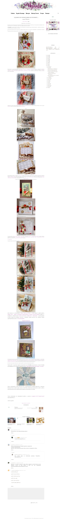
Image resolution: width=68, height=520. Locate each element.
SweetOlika (41, 518)
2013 (48, 65)
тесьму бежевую (14, 177)
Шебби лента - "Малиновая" (32, 315)
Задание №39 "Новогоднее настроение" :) (52, 74)
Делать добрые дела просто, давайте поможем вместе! (53, 76)
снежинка (9, 361)
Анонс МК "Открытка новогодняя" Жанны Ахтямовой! (53, 72)
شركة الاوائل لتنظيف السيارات (15, 482)
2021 (48, 57)
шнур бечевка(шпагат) (27, 105)
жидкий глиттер (10, 360)
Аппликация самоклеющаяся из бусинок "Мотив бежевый (28, 314)
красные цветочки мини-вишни (23, 70)
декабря (49, 66)
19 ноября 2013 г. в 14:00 (26, 454)
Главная (13, 13)
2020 (48, 58)
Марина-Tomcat (26, 178)
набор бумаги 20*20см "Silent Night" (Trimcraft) (34, 366)
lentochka (13, 444)
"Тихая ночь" (20, 175)
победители (57, 49)
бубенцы (9, 106)
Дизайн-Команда (20, 13)
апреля (49, 83)
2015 (48, 63)
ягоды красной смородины (18, 237)
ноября (49, 67)
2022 (48, 56)
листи (29, 70)
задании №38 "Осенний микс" (38, 396)
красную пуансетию (14, 70)
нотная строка (13, 361)
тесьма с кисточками (16, 360)
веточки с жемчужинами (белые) (33, 236)
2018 (48, 60)
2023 (48, 55)
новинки (53, 49)
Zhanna (16, 437)
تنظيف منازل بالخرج (14, 478)
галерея (55, 48)
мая (48, 82)
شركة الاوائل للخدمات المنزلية (15, 470)
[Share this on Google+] (26, 405)
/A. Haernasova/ (10, 239)
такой (20, 315)
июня (49, 81)
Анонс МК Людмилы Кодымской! (52, 69)
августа (49, 79)
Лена (26, 108)
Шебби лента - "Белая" (12, 314)
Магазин (28, 13)
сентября (49, 78)
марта (49, 84)
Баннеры (47, 13)
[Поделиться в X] (25, 405)
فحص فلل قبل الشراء (14, 471)
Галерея (42, 13)
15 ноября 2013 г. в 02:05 (18, 444)
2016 (48, 62)
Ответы (13, 435)
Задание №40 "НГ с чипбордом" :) (52, 68)
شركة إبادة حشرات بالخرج (15, 480)
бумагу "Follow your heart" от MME (27, 313)
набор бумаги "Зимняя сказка (17, 236)
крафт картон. (23, 106)
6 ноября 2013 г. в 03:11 (23, 437)
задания (28, 403)
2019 (48, 59)
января (49, 86)
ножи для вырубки (21, 318)
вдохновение (25, 21)
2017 (48, 61)
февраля (49, 85)
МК (55, 47)
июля (48, 80)
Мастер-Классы (35, 13)
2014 (48, 64)
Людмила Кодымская (26, 320)
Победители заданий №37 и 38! (52, 70)
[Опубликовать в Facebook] (23, 405)
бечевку (14, 176)
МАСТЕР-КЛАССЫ (49, 47)
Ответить (12, 441)
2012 (48, 87)
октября (49, 77)
